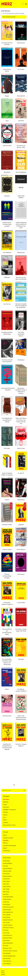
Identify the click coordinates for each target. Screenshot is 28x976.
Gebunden (6, 835)
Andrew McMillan (7, 858)
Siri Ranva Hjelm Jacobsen (10, 945)
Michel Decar (6, 935)
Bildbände (5, 796)
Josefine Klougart (7, 919)
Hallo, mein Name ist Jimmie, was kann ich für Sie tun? (21, 420)
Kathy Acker (6, 886)
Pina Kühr (5, 940)
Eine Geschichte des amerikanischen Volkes (7, 631)
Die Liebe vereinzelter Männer (20, 334)
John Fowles (6, 917)
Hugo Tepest (6, 876)
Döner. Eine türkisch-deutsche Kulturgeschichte (21, 717)
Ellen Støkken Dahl (8, 906)
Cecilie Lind (6, 896)
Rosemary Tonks (7, 942)
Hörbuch (5, 837)
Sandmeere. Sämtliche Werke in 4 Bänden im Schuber (21, 390)
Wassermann (21, 43)
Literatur (5, 809)
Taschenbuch (6, 845)
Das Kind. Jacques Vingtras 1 (21, 745)
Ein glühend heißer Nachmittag (6, 333)
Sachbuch (5, 817)
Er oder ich (21, 473)
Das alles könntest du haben (7, 43)
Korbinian (5, 806)
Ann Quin (5, 860)
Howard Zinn (6, 873)
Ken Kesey (5, 924)
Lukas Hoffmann (7, 930)
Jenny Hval (6, 878)
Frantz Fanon (6, 868)
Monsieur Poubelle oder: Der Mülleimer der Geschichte (21, 305)
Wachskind (7, 172)
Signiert (5, 842)
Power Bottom (21, 549)
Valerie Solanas (7, 894)
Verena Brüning (7, 955)
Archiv (2, 965)
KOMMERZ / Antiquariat (9, 804)
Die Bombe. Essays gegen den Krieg (21, 630)
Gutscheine (6, 801)
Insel (7, 120)
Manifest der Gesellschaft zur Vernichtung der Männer (7, 746)
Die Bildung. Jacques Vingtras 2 (21, 690)
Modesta (7, 196)
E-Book (5, 829)
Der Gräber (21, 69)
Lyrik (4, 812)
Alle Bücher (6, 794)
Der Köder (7, 448)
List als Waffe (21, 602)
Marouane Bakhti (7, 932)
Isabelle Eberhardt (7, 914)
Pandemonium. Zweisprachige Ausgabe (7, 224)
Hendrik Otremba (7, 871)
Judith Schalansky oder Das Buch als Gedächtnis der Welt (21, 225)
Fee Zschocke (6, 912)
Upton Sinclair (6, 953)
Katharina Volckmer (8, 922)
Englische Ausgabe (8, 832)
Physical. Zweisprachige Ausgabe (7, 576)
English (5, 799)
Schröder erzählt (7, 524)
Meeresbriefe (21, 96)
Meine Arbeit (21, 448)
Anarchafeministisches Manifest (8, 389)
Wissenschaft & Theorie (9, 819)
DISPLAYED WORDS (21, 196)
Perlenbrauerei (7, 716)
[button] (26, 4)
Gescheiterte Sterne (7, 70)
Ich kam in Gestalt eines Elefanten (7, 360)
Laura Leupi (6, 927)
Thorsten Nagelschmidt (9, 950)
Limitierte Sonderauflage (9, 840)
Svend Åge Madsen (8, 891)
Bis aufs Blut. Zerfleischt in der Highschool (21, 776)
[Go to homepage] (6, 4)
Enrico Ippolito (7, 909)
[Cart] (23, 4)
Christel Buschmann (8, 901)
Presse (3, 967)
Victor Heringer (7, 958)
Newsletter (4, 970)
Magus (7, 96)
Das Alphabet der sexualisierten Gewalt (7, 420)
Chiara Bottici (6, 899)
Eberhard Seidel (7, 865)
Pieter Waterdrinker (8, 937)
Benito (7, 689)
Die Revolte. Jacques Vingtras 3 (7, 603)
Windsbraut (21, 360)
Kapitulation (21, 500)
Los (24, 785)
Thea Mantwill (7, 948)
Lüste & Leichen (7, 549)
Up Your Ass (7, 304)
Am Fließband (7, 252)
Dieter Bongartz (7, 904)
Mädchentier (21, 252)
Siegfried (21, 524)
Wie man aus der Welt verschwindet (21, 278)
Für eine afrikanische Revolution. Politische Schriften (7, 777)
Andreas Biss (6, 855)
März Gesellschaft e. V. (7, 972)
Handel (3, 969)
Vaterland (21, 120)
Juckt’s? (7, 500)
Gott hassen (21, 574)
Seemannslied (7, 145)
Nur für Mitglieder (21, 172)
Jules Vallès (6, 883)
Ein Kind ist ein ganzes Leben (21, 146)
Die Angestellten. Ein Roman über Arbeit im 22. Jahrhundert (7, 661)
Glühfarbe (7, 277)
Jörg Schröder (6, 881)
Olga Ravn (5, 888)
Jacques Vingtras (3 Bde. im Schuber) (7, 474)
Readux (5, 814)
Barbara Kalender (7, 863)
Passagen (21, 659)
